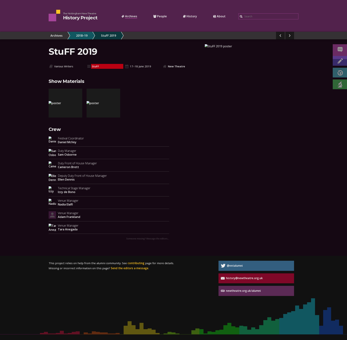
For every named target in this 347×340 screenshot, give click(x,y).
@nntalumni (234, 265)
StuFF (95, 66)
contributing (136, 263)
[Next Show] (289, 35)
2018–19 (81, 36)
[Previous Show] (280, 35)
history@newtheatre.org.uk (244, 278)
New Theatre (176, 66)
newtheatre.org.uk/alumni (243, 291)
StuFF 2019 (108, 36)
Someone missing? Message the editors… (147, 238)
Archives (56, 36)
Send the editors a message (129, 268)
